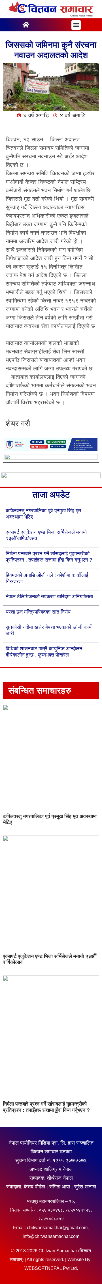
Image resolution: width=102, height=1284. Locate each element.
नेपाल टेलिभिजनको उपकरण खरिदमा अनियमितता (49, 596)
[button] (76, 25)
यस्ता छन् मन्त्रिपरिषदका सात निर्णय (38, 612)
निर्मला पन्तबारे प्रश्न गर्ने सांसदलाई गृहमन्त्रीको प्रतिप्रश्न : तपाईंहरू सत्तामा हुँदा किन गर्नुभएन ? (46, 1107)
